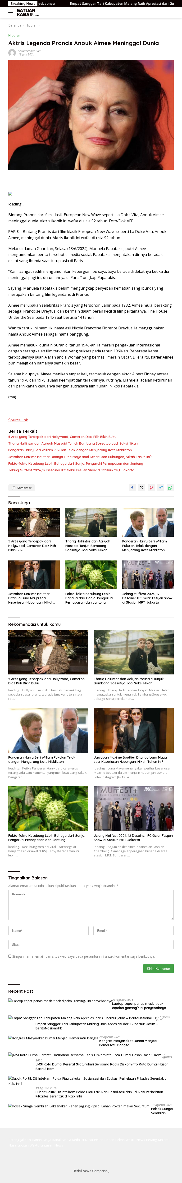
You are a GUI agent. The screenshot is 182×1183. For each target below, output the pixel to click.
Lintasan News (51, 1145)
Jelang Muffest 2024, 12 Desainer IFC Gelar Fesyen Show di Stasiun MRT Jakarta (71, 470)
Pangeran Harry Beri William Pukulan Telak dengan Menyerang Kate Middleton (70, 450)
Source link (18, 420)
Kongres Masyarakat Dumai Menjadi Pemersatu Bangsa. (128, 1043)
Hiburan (14, 35)
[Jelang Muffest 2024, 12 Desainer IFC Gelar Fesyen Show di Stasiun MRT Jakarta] (148, 574)
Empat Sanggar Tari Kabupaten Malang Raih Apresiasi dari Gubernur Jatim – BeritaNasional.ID (97, 1026)
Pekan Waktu (125, 1140)
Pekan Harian (104, 1140)
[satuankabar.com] (27, 13)
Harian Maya (41, 1140)
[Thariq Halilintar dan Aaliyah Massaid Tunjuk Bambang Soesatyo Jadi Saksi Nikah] (91, 522)
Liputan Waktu (28, 1145)
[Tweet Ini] (141, 487)
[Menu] (11, 13)
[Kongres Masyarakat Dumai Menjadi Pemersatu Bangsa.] (53, 1038)
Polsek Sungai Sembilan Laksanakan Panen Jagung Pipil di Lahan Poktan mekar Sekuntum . (162, 1111)
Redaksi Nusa (82, 1140)
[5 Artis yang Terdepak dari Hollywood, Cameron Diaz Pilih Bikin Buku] (34, 522)
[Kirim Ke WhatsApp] (170, 487)
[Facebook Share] (132, 487)
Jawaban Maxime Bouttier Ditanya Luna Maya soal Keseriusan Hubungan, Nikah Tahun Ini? (80, 457)
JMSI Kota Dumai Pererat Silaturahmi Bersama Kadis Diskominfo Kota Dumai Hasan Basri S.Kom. (102, 1066)
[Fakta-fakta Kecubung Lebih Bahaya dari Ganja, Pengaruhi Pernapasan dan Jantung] (91, 574)
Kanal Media (61, 1140)
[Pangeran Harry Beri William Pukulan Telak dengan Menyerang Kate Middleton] (148, 522)
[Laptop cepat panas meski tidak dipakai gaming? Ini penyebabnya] (60, 1001)
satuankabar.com (29, 51)
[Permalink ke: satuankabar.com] (12, 52)
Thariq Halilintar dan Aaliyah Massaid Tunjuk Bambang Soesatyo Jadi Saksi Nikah (73, 443)
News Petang (146, 1140)
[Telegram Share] (160, 487)
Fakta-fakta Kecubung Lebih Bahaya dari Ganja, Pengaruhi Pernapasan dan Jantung (75, 463)
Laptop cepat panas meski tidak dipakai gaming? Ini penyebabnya (139, 1005)
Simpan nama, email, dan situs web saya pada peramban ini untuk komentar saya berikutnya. (83, 956)
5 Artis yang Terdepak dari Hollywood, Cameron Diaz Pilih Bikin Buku (62, 437)
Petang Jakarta (19, 1140)
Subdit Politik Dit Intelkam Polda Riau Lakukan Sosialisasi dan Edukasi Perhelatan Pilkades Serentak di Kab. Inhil (99, 1094)
